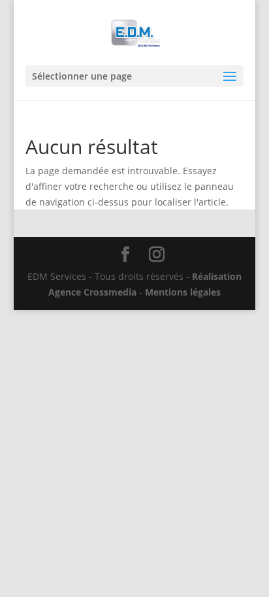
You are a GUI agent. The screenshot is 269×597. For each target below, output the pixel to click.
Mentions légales (183, 292)
